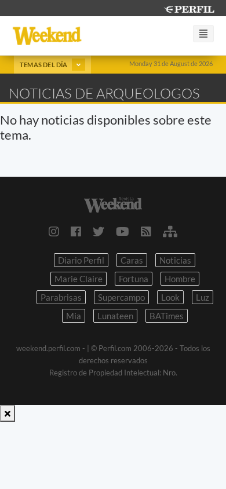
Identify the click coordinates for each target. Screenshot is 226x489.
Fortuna (133, 278)
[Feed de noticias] (146, 231)
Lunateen (115, 316)
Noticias (175, 260)
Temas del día (44, 64)
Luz (202, 297)
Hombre (180, 278)
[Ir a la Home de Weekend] (113, 203)
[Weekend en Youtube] (122, 231)
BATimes (167, 316)
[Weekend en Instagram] (54, 231)
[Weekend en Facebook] (76, 231)
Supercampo (121, 297)
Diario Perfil (81, 260)
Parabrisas (61, 297)
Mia (73, 316)
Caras (132, 260)
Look (170, 297)
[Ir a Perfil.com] (189, 8)
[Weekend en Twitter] (98, 231)
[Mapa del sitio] (170, 231)
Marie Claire (78, 278)
